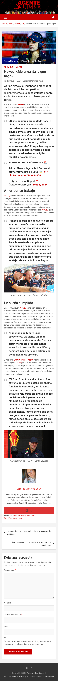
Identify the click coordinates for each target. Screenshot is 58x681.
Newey (21, 104)
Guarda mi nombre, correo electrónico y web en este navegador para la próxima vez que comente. (27, 642)
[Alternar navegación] (5, 17)
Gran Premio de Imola (13, 518)
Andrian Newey (19, 515)
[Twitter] (31, 510)
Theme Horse (18, 676)
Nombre (8, 603)
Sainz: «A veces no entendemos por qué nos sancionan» (31, 543)
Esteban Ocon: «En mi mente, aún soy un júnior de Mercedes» (29, 532)
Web (6, 626)
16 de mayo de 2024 (12, 81)
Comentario (10, 570)
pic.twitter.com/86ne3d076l (25, 175)
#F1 (46, 171)
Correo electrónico (13, 614)
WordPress (49, 676)
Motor (19, 67)
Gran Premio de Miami (23, 360)
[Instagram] (27, 510)
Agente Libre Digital (35, 673)
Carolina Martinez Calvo (33, 81)
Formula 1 (9, 67)
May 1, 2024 (40, 184)
